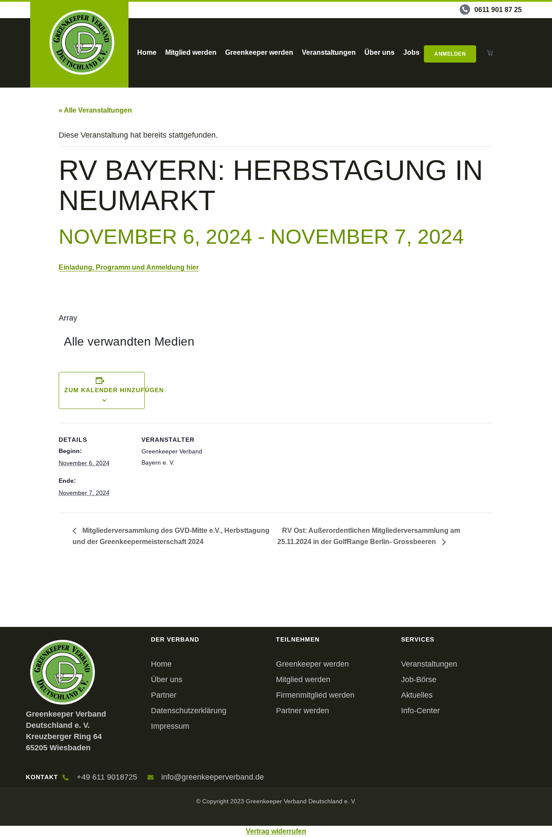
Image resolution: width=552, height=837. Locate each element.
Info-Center (420, 710)
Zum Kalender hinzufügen (114, 390)
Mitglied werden (190, 52)
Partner (163, 695)
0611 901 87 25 (498, 9)
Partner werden (302, 710)
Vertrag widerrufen (276, 831)
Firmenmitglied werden (315, 695)
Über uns (379, 52)
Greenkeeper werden (259, 52)
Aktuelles (417, 695)
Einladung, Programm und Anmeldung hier (129, 267)
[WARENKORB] (490, 53)
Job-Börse (418, 679)
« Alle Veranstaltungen (95, 110)
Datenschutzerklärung (188, 710)
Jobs (411, 52)
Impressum (170, 726)
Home (147, 52)
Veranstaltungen (329, 52)
